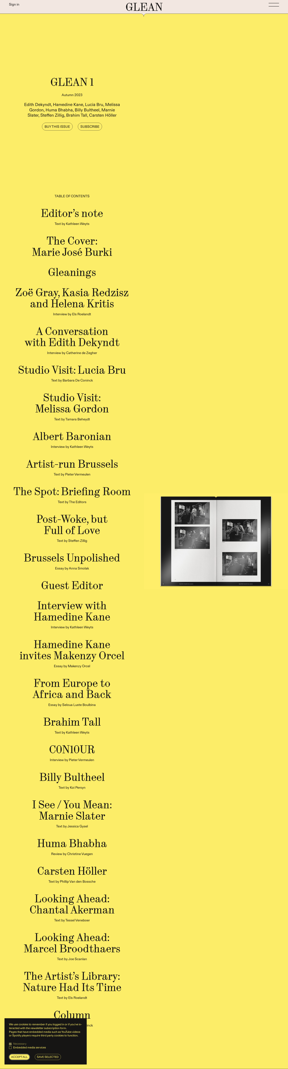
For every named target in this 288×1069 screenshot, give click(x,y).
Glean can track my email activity (134, 537)
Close (187, 470)
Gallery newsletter (123, 566)
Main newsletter (122, 561)
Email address (115, 517)
